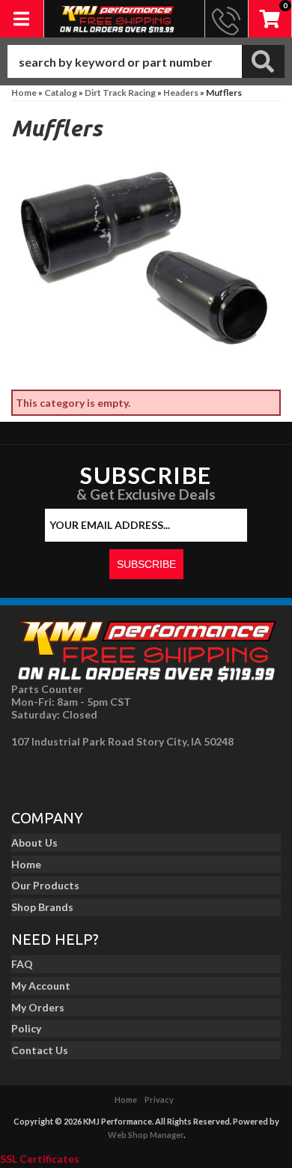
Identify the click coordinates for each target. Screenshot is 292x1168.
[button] (146, 61)
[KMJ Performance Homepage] (117, 18)
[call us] (226, 18)
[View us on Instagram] (61, 774)
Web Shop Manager (145, 1135)
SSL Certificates (39, 1158)
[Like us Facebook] (27, 774)
